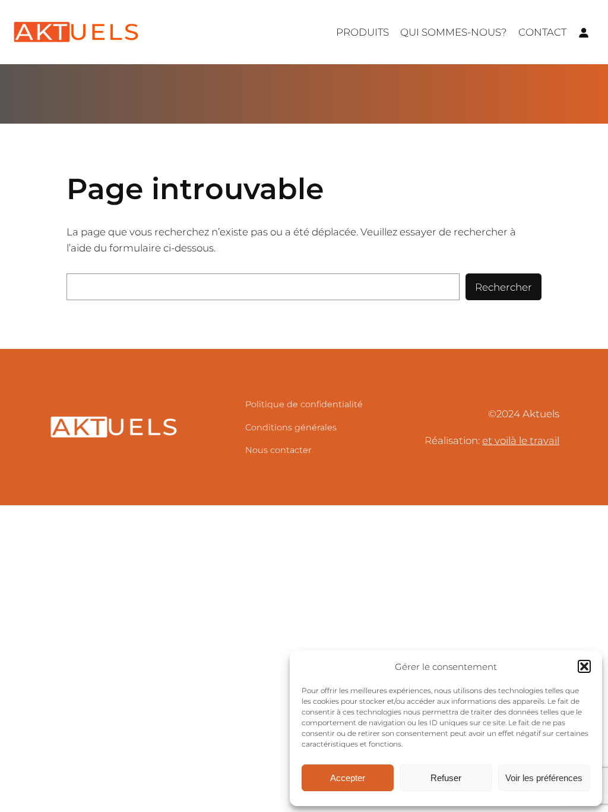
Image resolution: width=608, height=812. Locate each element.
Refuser (445, 778)
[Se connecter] (583, 32)
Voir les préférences (543, 778)
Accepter (347, 778)
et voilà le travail (520, 440)
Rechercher (503, 287)
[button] (584, 666)
